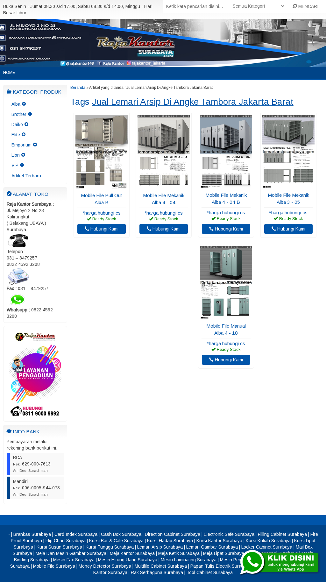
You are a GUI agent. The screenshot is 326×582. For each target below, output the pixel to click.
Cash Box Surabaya (121, 534)
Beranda (77, 87)
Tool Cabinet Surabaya (210, 572)
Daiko (17, 124)
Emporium (21, 144)
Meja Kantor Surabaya (132, 553)
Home (9, 72)
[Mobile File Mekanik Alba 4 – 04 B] (226, 185)
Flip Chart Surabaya (66, 540)
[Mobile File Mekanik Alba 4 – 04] (164, 185)
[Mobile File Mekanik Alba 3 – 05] (288, 185)
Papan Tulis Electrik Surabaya (220, 566)
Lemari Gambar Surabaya (212, 547)
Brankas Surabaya (32, 534)
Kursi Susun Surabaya (59, 547)
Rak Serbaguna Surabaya (157, 572)
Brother (18, 114)
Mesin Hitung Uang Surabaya (127, 559)
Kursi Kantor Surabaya (219, 540)
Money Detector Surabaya (105, 566)
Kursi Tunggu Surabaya (110, 547)
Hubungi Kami (103, 228)
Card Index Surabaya (75, 534)
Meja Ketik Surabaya (179, 553)
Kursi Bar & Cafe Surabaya (116, 540)
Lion (15, 155)
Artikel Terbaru (26, 175)
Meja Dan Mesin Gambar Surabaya (71, 553)
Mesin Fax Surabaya (74, 559)
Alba (15, 104)
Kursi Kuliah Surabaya (268, 540)
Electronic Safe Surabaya (229, 534)
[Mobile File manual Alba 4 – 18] (226, 316)
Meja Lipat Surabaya (223, 553)
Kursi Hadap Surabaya (170, 540)
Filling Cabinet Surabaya (282, 534)
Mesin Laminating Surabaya (188, 559)
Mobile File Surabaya (54, 566)
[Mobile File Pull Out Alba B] (101, 185)
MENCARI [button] (307, 6)
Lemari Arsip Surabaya (160, 547)
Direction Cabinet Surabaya (172, 534)
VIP (14, 165)
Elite (15, 134)
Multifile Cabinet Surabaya (161, 566)
